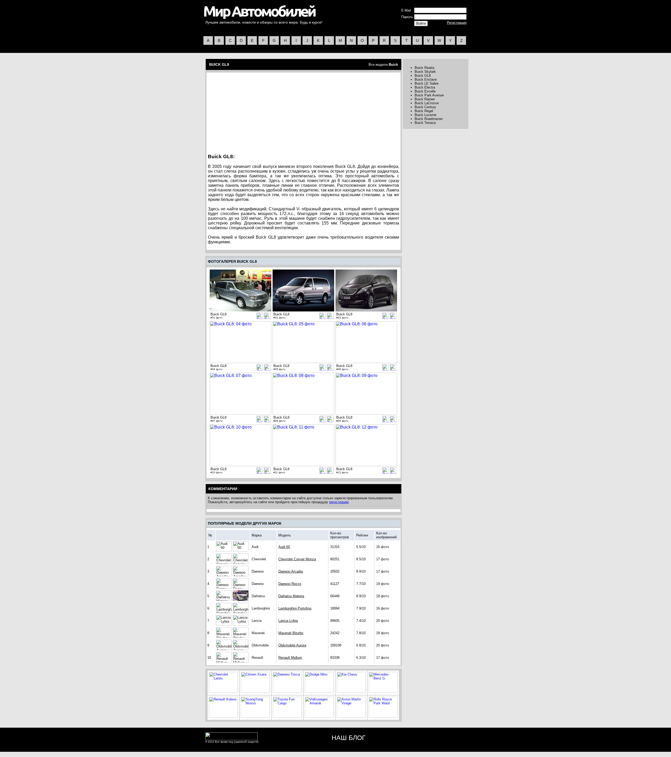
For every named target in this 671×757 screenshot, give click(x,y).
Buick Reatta (424, 68)
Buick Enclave (426, 79)
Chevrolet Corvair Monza (297, 559)
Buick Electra (425, 87)
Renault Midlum (290, 658)
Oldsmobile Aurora (292, 645)
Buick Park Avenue (429, 95)
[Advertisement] (253, 111)
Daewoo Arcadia (290, 571)
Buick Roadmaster (429, 119)
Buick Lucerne (425, 115)
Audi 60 (284, 547)
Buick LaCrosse (427, 103)
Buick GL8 (423, 76)
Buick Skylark (425, 72)
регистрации (339, 502)
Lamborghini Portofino (294, 608)
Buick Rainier (425, 99)
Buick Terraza (425, 123)
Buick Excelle (425, 91)
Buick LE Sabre (427, 83)
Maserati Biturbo (290, 633)
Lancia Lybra (288, 621)
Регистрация (457, 23)
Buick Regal (424, 111)
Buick (393, 65)
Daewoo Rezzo (289, 584)
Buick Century (425, 107)
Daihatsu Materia (291, 596)
